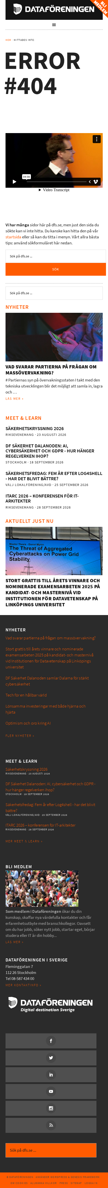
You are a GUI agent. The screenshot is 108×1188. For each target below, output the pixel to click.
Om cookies (19, 1183)
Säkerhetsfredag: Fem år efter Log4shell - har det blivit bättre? (54, 475)
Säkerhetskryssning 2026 (35, 428)
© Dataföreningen (20, 1177)
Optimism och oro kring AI (28, 723)
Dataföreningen (54, 9)
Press (64, 1183)
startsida (13, 237)
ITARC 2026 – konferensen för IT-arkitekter (42, 498)
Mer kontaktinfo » (23, 985)
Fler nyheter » (20, 736)
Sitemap (76, 1183)
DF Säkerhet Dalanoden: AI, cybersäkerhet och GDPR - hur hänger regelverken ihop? (50, 451)
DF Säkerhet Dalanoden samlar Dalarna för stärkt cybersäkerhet (47, 681)
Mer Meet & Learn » (24, 841)
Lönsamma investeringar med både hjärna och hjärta (46, 709)
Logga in (91, 1183)
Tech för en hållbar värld (26, 695)
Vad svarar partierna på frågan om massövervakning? (51, 369)
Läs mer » (15, 399)
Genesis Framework (85, 1177)
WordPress (58, 1177)
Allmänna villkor (43, 1183)
